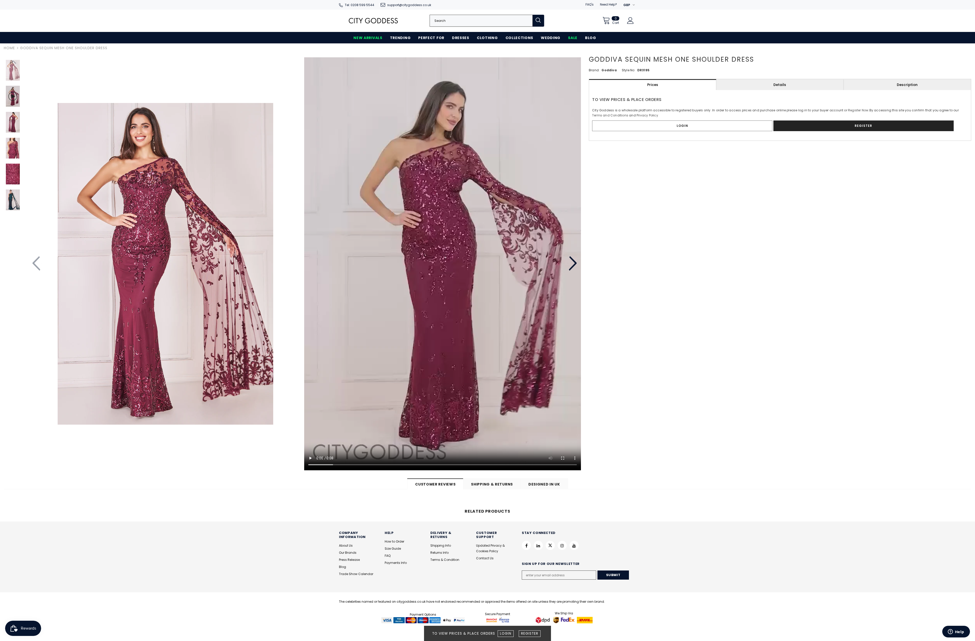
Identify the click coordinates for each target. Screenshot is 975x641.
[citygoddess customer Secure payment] (497, 620)
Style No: (628, 70)
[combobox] (481, 21)
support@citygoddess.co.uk (409, 5)
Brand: (594, 70)
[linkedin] (538, 545)
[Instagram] (562, 545)
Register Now (858, 110)
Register (529, 633)
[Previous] (36, 264)
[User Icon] (630, 20)
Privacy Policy (647, 115)
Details (779, 84)
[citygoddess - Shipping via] (543, 620)
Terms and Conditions (610, 115)
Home (9, 47)
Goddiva (609, 70)
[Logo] (373, 21)
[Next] (572, 264)
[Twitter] (550, 545)
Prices (652, 84)
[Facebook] (526, 545)
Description (907, 84)
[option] (165, 264)
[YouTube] (574, 545)
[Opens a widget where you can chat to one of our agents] (956, 632)
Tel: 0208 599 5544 (359, 5)
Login (505, 633)
